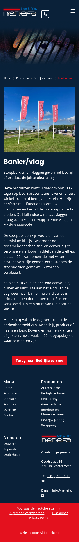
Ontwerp (10, 444)
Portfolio (10, 404)
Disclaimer (60, 513)
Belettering (49, 399)
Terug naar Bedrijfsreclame (39, 360)
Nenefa (20, 11)
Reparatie (11, 449)
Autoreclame (50, 388)
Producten (11, 393)
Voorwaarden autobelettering (38, 508)
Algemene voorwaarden (26, 513)
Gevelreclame (51, 404)
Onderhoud (12, 455)
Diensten (10, 399)
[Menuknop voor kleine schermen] (72, 11)
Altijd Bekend (49, 533)
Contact (9, 415)
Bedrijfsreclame (53, 393)
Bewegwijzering (52, 420)
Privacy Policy (38, 517)
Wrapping (48, 425)
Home (8, 388)
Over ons (10, 410)
